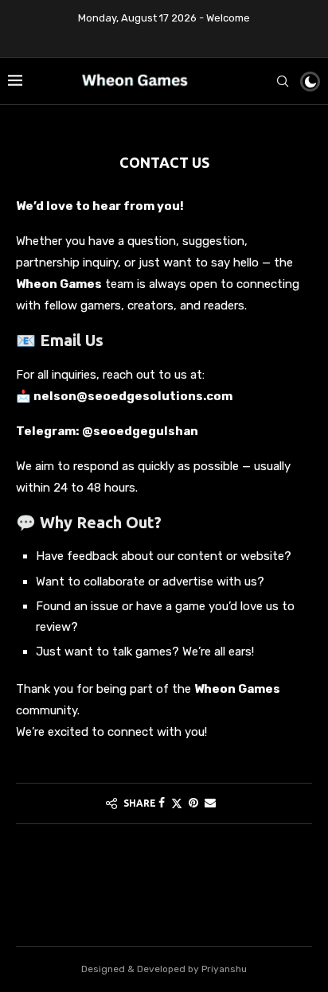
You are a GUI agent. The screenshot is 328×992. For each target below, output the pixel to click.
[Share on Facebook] (161, 803)
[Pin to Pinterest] (193, 803)
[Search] (283, 81)
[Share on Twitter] (176, 803)
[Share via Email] (210, 803)
